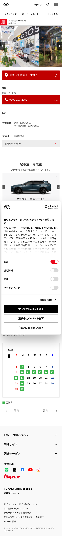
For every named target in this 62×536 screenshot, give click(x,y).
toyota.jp (26, 227)
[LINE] (6, 469)
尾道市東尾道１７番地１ (23, 74)
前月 (16, 410)
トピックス (52, 14)
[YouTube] (30, 469)
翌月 (45, 410)
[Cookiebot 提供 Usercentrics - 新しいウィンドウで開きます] (43, 207)
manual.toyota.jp (45, 227)
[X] (14, 469)
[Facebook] (22, 469)
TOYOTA (6, 4)
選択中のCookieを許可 (31, 318)
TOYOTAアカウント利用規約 (17, 513)
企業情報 (40, 517)
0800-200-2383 (18, 99)
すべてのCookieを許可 (31, 309)
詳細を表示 (46, 299)
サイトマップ (10, 504)
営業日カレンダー (13, 143)
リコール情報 (10, 521)
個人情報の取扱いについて (16, 508)
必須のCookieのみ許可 (31, 327)
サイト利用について (28, 504)
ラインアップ (10, 14)
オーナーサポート (30, 14)
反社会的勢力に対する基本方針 (18, 517)
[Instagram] (38, 469)
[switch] (54, 270)
